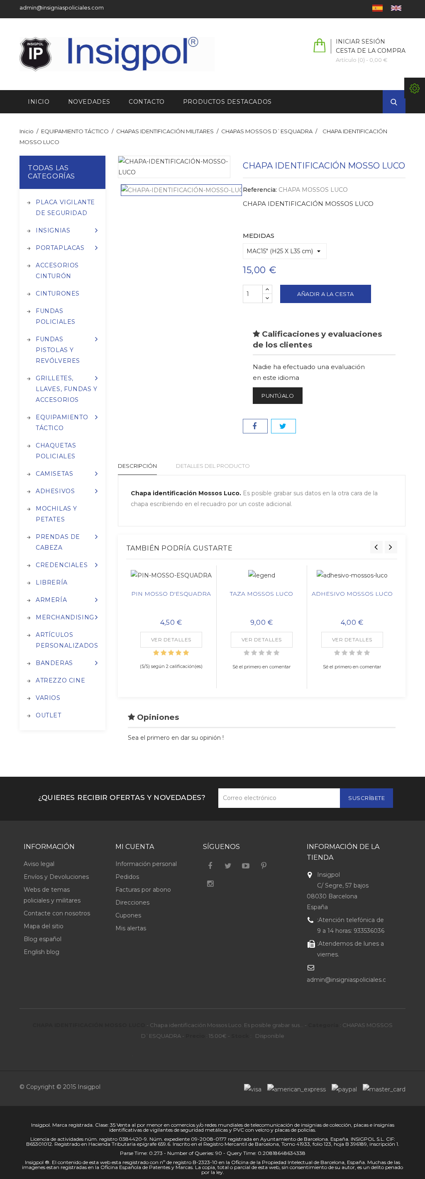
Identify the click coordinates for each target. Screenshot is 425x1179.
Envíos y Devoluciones (56, 877)
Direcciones (132, 902)
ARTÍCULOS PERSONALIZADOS (67, 640)
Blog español (42, 939)
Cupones (128, 915)
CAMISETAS (54, 473)
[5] (186, 653)
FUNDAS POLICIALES (56, 316)
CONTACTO (147, 101)
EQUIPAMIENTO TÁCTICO (62, 422)
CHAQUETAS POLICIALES (56, 451)
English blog (41, 952)
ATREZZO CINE (60, 680)
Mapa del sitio (44, 926)
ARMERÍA (51, 600)
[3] (171, 653)
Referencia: (260, 189)
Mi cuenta (134, 847)
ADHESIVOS (55, 491)
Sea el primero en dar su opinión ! (176, 737)
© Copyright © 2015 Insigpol (60, 1087)
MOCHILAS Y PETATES (56, 514)
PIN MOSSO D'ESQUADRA (171, 593)
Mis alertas (130, 928)
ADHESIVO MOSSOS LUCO (352, 593)
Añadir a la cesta (325, 294)
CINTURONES (58, 293)
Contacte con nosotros (57, 913)
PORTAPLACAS (60, 248)
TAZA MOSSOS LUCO (261, 593)
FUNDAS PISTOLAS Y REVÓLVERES (58, 349)
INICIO (39, 101)
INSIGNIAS (53, 230)
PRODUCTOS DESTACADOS (227, 101)
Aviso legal (39, 864)
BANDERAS (54, 663)
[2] (163, 653)
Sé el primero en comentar (261, 667)
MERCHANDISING (65, 617)
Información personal (146, 864)
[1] (156, 653)
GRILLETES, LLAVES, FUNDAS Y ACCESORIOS (67, 389)
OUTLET (48, 715)
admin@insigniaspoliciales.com (62, 7)
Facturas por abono (143, 889)
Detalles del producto (213, 465)
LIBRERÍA (52, 582)
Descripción (137, 465)
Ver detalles (171, 639)
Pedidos (127, 877)
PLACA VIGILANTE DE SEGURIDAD (65, 207)
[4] (178, 653)
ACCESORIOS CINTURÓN (57, 271)
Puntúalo (277, 395)
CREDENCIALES (62, 565)
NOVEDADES (89, 101)
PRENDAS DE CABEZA (58, 542)
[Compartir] (255, 426)
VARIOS (48, 698)
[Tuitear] (283, 426)
